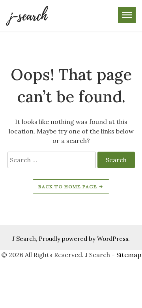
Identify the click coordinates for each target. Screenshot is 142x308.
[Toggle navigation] (127, 15)
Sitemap (128, 255)
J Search (24, 238)
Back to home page (68, 187)
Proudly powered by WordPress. (84, 238)
